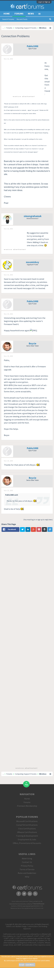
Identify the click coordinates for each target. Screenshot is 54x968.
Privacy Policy (27, 865)
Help (27, 876)
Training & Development (27, 836)
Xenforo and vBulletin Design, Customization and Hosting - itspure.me (27, 927)
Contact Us (27, 862)
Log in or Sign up (44, 2)
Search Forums (8, 19)
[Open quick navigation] (50, 28)
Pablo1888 (32, 46)
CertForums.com (38, 908)
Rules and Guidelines (27, 873)
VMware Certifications (27, 832)
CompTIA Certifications (27, 825)
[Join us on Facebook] (18, 893)
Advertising (27, 858)
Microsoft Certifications (27, 821)
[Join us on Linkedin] (30, 893)
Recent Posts (22, 19)
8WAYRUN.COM (38, 906)
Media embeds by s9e (36, 901)
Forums (19, 13)
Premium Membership (27, 806)
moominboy (32, 262)
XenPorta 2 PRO (15, 906)
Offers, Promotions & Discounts (27, 843)
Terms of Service (27, 869)
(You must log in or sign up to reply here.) (38, 520)
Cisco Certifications (27, 828)
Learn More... (30, 965)
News (31, 13)
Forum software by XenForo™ (20, 901)
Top (26, 785)
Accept (21, 965)
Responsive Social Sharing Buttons (21, 908)
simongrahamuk (32, 216)
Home (7, 13)
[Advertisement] (23, 77)
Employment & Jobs (27, 839)
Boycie (32, 343)
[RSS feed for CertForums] (35, 893)
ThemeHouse (38, 903)
